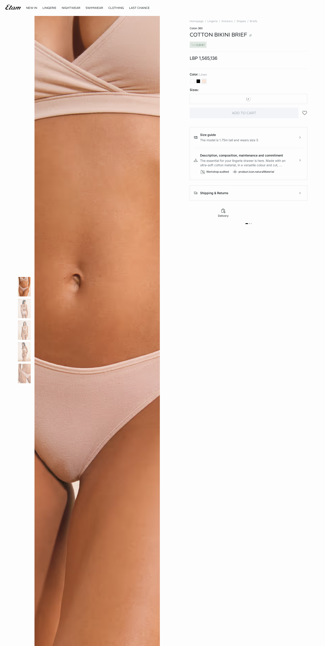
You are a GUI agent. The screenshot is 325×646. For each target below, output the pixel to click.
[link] (31, 8)
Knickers (227, 21)
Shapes (241, 21)
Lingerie (212, 21)
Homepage (196, 21)
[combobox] (248, 99)
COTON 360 (196, 28)
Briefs (253, 21)
